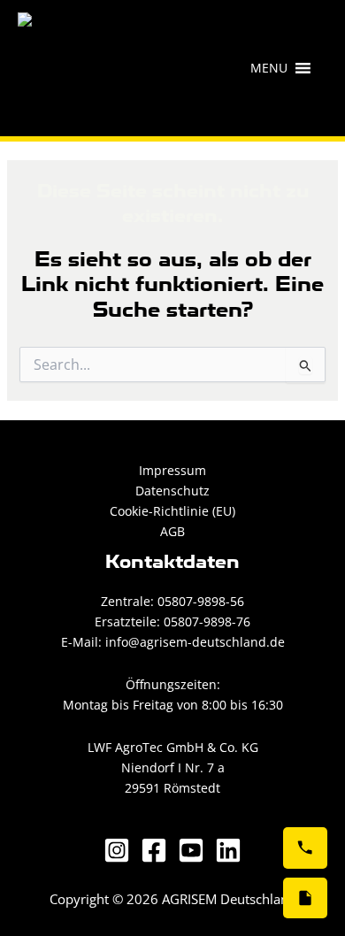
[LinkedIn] (228, 850)
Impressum (172, 470)
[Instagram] (117, 850)
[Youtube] (191, 850)
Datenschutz (172, 490)
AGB (172, 531)
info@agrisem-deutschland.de (193, 641)
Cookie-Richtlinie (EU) (172, 511)
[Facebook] (154, 850)
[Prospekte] (305, 898)
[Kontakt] (305, 847)
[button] (269, 68)
